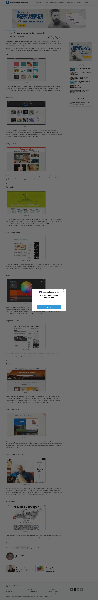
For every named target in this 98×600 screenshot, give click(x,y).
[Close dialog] (64, 290)
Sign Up (49, 307)
